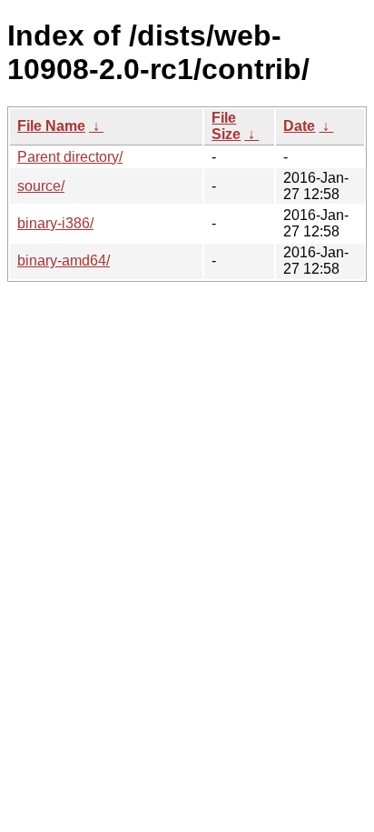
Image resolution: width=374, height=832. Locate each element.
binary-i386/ (55, 223)
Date (299, 126)
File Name (51, 126)
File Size (226, 126)
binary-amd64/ (63, 260)
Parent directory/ (70, 157)
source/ (40, 186)
